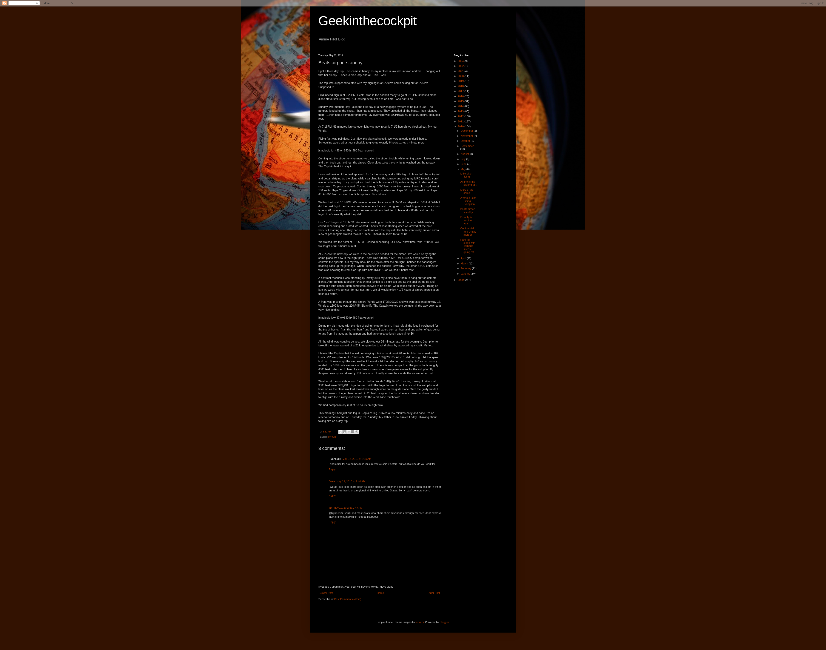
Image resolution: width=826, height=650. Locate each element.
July (463, 159)
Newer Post (326, 592)
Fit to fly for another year (466, 220)
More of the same (466, 191)
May (463, 169)
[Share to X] (349, 432)
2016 (461, 96)
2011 (461, 121)
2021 (461, 71)
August (465, 154)
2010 (461, 126)
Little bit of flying (466, 175)
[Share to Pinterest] (357, 432)
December (467, 130)
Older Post (434, 592)
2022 (461, 66)
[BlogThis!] (344, 432)
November (467, 135)
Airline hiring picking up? (468, 183)
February (466, 268)
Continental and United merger (468, 231)
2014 (461, 106)
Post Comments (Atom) (347, 599)
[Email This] (340, 432)
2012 (461, 116)
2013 (461, 111)
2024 (461, 61)
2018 (461, 86)
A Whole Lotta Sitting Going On (468, 201)
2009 (461, 279)
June (464, 164)
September (467, 146)
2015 (461, 101)
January (466, 273)
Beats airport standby (467, 211)
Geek (332, 481)
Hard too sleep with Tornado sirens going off (467, 246)
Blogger (444, 622)
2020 (461, 76)
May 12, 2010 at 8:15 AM (356, 458)
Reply (332, 469)
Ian (330, 507)
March (465, 263)
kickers (420, 622)
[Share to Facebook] (353, 432)
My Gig (332, 436)
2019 (461, 81)
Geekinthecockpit (367, 21)
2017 (461, 91)
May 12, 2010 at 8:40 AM (350, 481)
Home (380, 592)
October (466, 140)
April (464, 258)
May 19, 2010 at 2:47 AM (348, 507)
